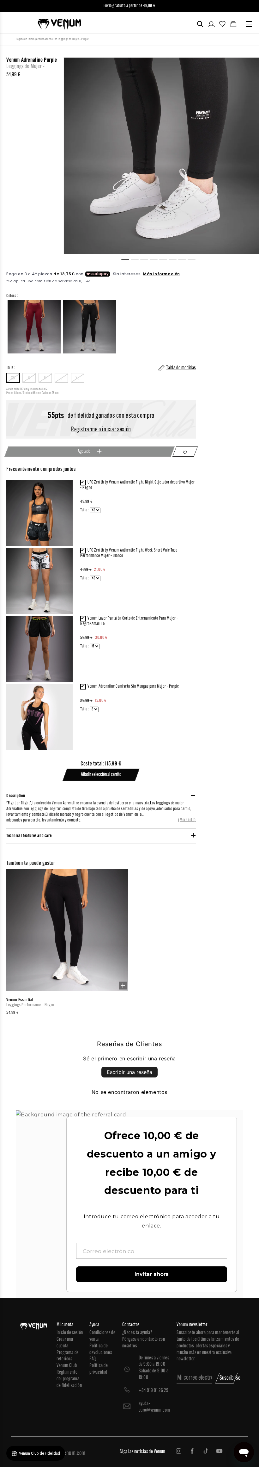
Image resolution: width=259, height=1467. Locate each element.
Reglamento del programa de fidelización (69, 1379)
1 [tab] (128, 259)
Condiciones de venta (102, 1336)
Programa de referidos (68, 1356)
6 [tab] (175, 259)
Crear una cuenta (65, 1343)
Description (15, 796)
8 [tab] (194, 259)
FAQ (92, 1359)
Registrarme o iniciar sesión (101, 430)
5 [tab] (166, 259)
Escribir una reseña (129, 1072)
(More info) (187, 820)
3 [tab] (147, 259)
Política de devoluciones (100, 1349)
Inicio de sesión (70, 1332)
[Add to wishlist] (185, 451)
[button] (200, 24)
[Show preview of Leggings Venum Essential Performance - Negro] (123, 985)
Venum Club (67, 1365)
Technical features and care (28, 835)
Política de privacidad (98, 1369)
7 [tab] (185, 259)
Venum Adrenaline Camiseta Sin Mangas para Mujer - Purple (133, 686)
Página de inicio (25, 39)
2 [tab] (137, 259)
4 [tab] (156, 259)
